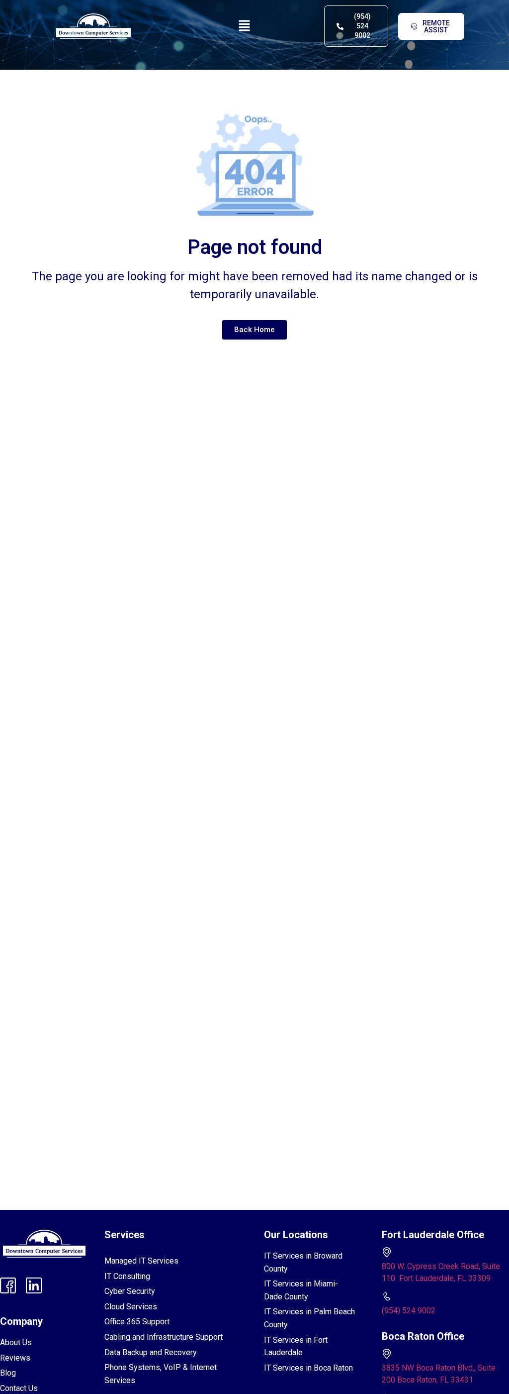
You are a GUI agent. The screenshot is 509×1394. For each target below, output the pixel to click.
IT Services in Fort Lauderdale (296, 1346)
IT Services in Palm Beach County (309, 1318)
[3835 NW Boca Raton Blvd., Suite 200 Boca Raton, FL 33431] (387, 1354)
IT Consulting (127, 1276)
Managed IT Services (141, 1261)
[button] (244, 26)
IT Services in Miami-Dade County (301, 1290)
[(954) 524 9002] (387, 1296)
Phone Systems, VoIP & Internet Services (160, 1374)
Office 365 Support (137, 1321)
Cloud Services (130, 1306)
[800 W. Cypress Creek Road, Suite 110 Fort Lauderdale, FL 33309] (387, 1252)
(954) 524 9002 (408, 1310)
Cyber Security (129, 1291)
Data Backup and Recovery (150, 1352)
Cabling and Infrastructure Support (163, 1337)
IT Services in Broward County (303, 1262)
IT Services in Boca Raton (308, 1368)
